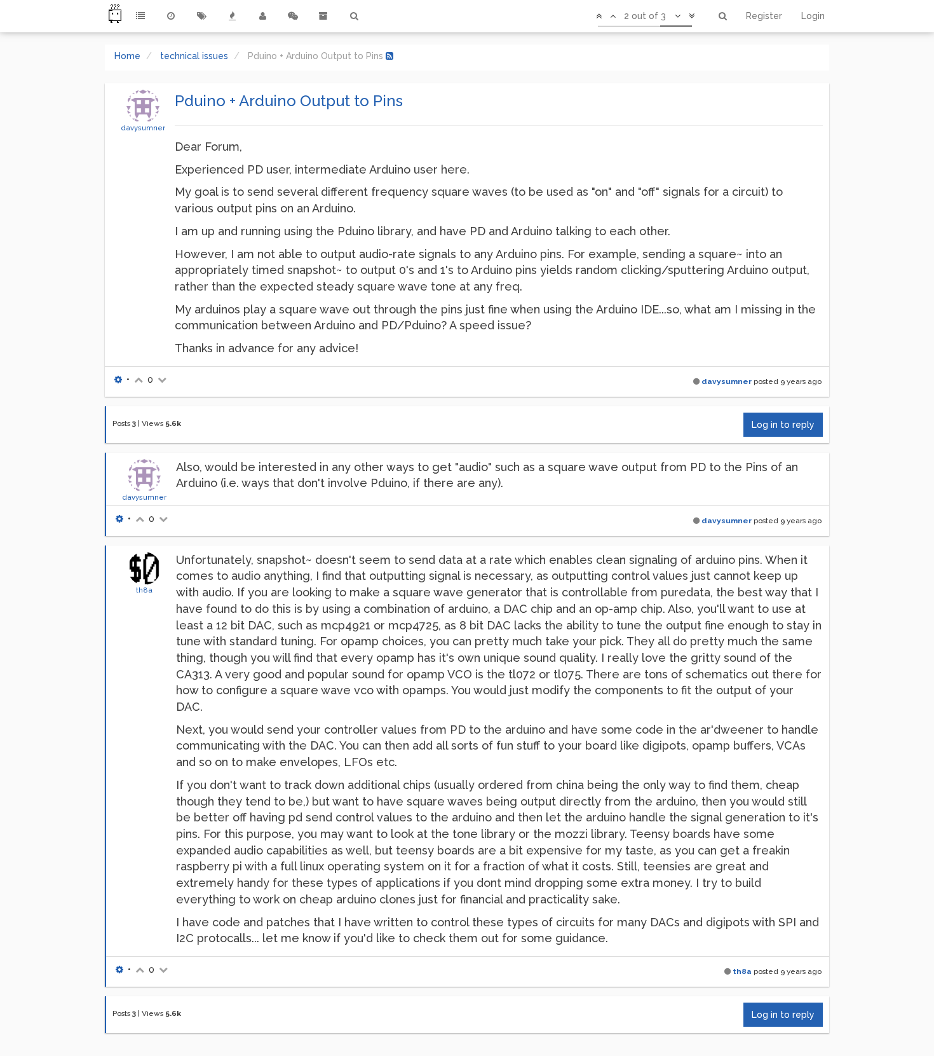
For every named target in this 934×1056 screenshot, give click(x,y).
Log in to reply (783, 425)
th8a (144, 590)
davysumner (143, 127)
